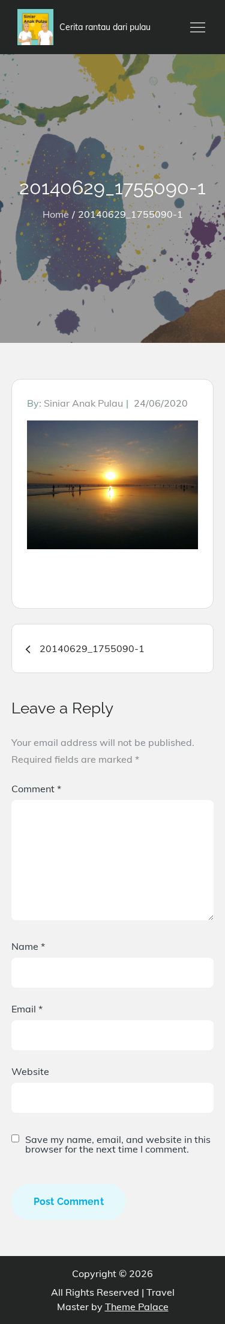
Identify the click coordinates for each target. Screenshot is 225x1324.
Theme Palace (137, 1307)
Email (27, 1009)
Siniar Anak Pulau (83, 403)
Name (28, 946)
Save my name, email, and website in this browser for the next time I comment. (118, 1144)
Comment (36, 789)
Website (30, 1071)
